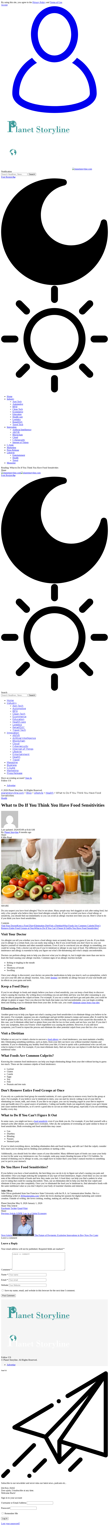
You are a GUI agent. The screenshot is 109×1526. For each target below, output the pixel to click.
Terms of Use (56, 2)
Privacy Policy (39, 2)
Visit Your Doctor (9, 925)
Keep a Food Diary (25, 925)
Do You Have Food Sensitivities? (84, 928)
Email (4, 1280)
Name (4, 1274)
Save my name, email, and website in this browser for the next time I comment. (40, 1290)
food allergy (53, 1039)
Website (4, 1285)
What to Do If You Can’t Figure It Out (52, 928)
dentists (54, 978)
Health (4, 798)
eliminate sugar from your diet (86, 1002)
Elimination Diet (41, 925)
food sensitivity (41, 1121)
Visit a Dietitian (56, 925)
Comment (6, 1269)
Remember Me (11, 1513)
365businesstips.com (29, 1196)
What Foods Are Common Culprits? (79, 925)
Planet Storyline (11, 832)
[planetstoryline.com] (21, 473)
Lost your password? (10, 1523)
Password (5, 1508)
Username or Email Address (13, 1503)
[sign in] (54, 112)
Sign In (28, 778)
